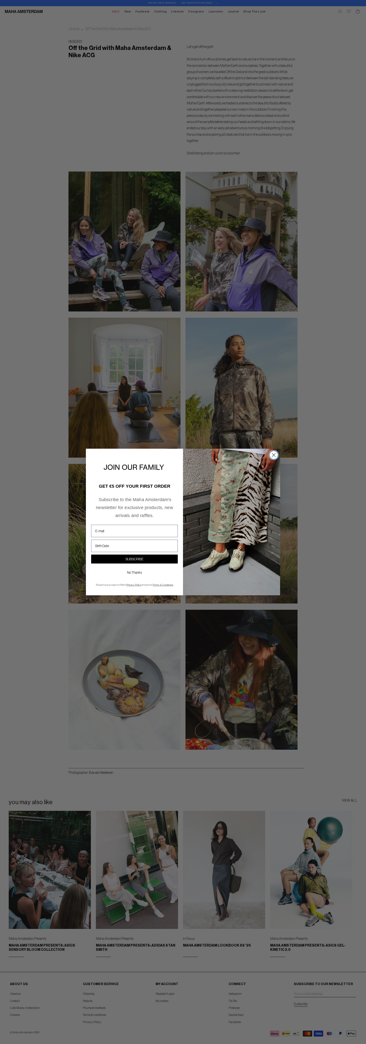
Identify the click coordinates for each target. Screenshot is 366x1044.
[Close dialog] (273, 455)
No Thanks (134, 572)
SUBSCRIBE (134, 559)
